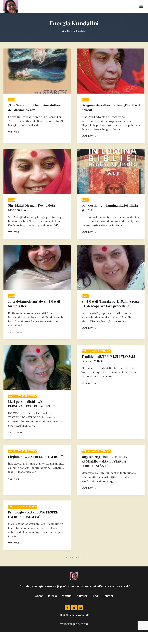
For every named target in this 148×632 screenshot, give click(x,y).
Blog (95, 596)
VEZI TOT (15, 132)
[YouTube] (74, 607)
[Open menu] (141, 6)
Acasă (39, 596)
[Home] (63, 31)
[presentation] (37, 71)
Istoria (52, 596)
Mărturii (67, 596)
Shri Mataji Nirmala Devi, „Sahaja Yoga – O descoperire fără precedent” (110, 303)
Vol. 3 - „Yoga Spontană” (23, 451)
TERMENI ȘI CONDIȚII (74, 624)
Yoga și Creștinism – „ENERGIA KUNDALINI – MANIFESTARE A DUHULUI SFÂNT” (104, 461)
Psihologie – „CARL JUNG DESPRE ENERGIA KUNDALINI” (33, 514)
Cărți (12, 100)
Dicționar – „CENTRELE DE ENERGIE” (35, 456)
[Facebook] (67, 607)
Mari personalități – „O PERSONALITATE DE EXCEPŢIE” (31, 404)
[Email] (80, 607)
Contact (108, 596)
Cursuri (82, 596)
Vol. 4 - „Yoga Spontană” (23, 396)
